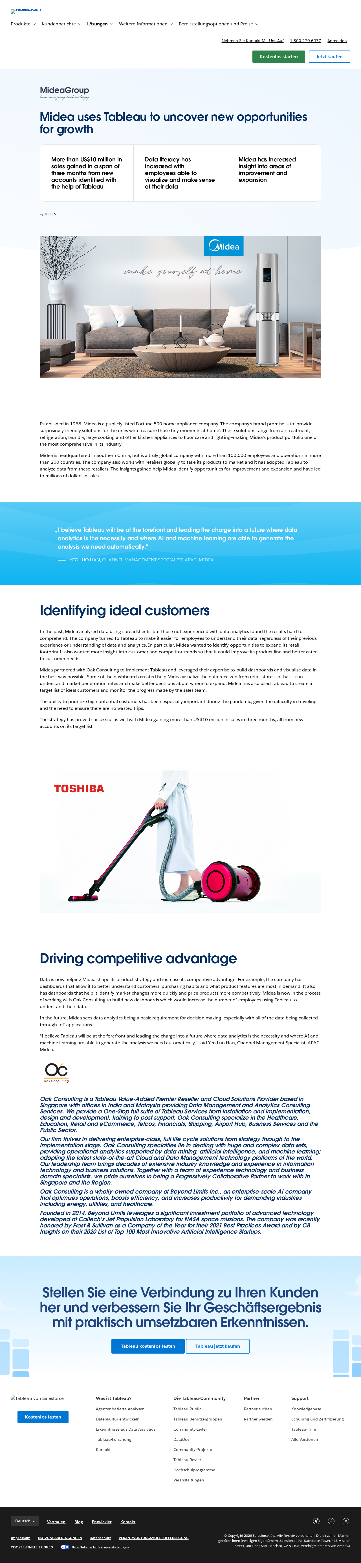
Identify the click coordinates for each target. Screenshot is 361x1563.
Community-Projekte (192, 1449)
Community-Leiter (190, 1429)
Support (300, 1398)
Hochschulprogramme (194, 1469)
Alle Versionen (304, 1439)
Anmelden (337, 40)
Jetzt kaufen (329, 57)
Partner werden (258, 1419)
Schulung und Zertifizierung (317, 1419)
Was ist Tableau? (113, 1398)
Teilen (49, 214)
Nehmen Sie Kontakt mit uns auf (253, 40)
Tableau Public (187, 1408)
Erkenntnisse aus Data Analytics (125, 1429)
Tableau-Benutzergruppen (197, 1419)
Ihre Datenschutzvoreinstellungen (100, 1547)
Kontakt (103, 1449)
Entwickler (101, 1521)
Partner (251, 1398)
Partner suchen (258, 1408)
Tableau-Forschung (113, 1439)
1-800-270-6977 (305, 40)
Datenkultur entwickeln (118, 1419)
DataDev (181, 1439)
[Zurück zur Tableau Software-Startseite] (32, 9)
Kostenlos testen (43, 1417)
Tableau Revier (187, 1459)
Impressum (20, 1537)
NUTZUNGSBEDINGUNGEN (60, 1537)
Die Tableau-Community (199, 1398)
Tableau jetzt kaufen (217, 1346)
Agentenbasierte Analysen (120, 1408)
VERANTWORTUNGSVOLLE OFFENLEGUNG (154, 1537)
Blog (78, 1521)
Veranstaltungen (188, 1480)
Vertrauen (56, 1521)
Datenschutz (100, 1537)
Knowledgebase (306, 1408)
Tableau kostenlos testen (148, 1346)
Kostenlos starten (279, 57)
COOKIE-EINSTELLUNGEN (32, 1547)
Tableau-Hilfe (303, 1429)
